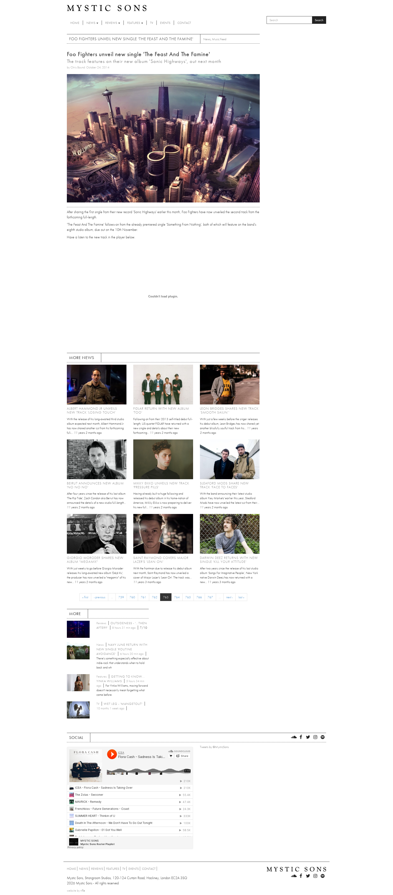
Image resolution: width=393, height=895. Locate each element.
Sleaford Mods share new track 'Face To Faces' (224, 485)
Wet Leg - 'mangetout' (123, 704)
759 (121, 597)
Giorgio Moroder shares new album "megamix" (95, 560)
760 (132, 597)
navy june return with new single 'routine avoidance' (121, 649)
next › (229, 597)
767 (210, 597)
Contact (184, 23)
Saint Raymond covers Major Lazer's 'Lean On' (161, 560)
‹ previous (99, 597)
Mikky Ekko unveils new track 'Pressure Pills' (161, 485)
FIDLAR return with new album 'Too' (161, 410)
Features (134, 23)
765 (188, 597)
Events (165, 23)
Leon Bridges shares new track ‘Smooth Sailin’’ (229, 410)
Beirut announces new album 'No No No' (95, 485)
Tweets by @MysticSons (214, 747)
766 (199, 597)
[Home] (106, 8)
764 (177, 597)
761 (143, 597)
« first (85, 597)
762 (154, 597)
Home (74, 23)
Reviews (111, 23)
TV (151, 23)
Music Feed (219, 39)
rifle (83, 890)
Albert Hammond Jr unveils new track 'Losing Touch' (92, 410)
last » (241, 597)
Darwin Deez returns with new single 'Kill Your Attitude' (229, 560)
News (91, 23)
